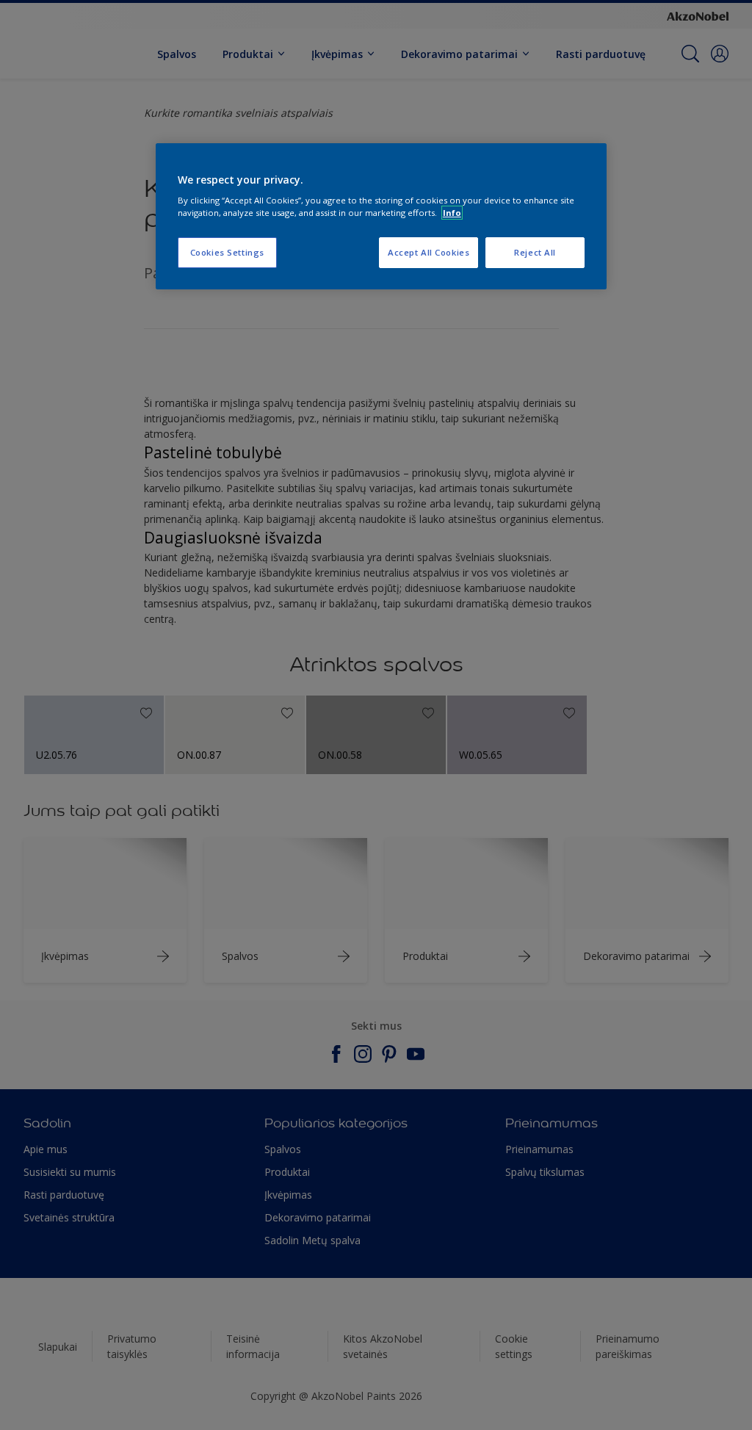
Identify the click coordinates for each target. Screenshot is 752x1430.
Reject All (535, 252)
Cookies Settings (227, 252)
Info (452, 212)
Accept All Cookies (428, 252)
